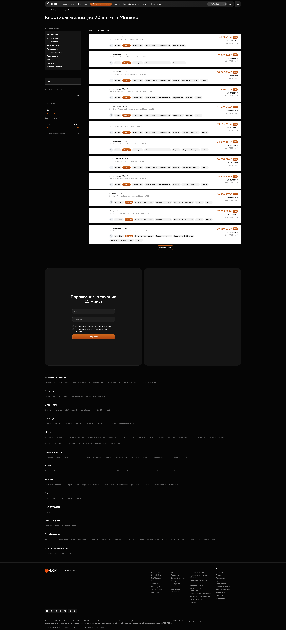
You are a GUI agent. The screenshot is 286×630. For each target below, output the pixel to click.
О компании (156, 4)
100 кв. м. (112, 424)
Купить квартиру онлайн (200, 596)
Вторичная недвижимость (201, 594)
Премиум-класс (52, 526)
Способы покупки (131, 4)
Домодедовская (76, 437)
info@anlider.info (70, 627)
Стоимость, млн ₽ (52, 118)
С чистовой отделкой (95, 396)
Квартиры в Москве (198, 572)
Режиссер (155, 592)
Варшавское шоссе (161, 457)
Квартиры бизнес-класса (200, 580)
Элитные (48, 410)
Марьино (59, 443)
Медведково (113, 437)
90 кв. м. (100, 424)
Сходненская (128, 437)
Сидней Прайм (157, 590)
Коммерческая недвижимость (196, 590)
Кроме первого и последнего (140, 471)
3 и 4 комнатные (148, 382)
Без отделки (63, 396)
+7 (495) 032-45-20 (70, 571)
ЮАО (47, 498)
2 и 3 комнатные (131, 382)
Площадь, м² (50, 103)
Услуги (145, 4)
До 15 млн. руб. (103, 410)
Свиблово (71, 443)
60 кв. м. (79, 424)
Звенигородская (185, 437)
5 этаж (75, 471)
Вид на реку (83, 539)
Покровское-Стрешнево (128, 484)
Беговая (48, 443)
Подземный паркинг (207, 539)
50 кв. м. (69, 424)
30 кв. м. (48, 424)
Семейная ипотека (224, 587)
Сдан (77, 553)
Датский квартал (178, 578)
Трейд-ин (220, 575)
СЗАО (62, 498)
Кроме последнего (181, 471)
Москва (47, 10)
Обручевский (73, 484)
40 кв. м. (58, 424)
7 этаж (93, 471)
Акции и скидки (196, 599)
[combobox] (63, 50)
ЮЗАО (71, 498)
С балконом (129, 539)
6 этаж (84, 471)
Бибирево (61, 437)
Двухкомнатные (79, 382)
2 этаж (47, 471)
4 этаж (65, 471)
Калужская (142, 437)
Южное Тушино (159, 484)
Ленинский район (52, 457)
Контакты (219, 595)
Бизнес (59, 410)
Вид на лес (49, 539)
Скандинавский (177, 581)
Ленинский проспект (102, 457)
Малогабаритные (126, 424)
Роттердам (155, 587)
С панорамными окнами (148, 539)
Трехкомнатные (96, 382)
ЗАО (54, 498)
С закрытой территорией (173, 539)
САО (88, 457)
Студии (48, 382)
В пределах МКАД (181, 457)
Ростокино (109, 484)
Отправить (93, 337)
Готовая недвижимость (199, 583)
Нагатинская (201, 437)
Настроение (176, 584)
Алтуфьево (49, 437)
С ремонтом (77, 396)
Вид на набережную (66, 539)
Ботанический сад (167, 437)
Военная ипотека (223, 590)
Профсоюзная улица (124, 457)
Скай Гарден (156, 578)
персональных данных (103, 326)
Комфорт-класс (69, 526)
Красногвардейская (96, 437)
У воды (95, 539)
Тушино (146, 484)
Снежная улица (143, 457)
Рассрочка (220, 578)
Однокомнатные (61, 382)
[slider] (47, 113)
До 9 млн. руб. (71, 410)
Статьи (193, 602)
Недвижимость (69, 4)
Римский (175, 575)
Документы (220, 598)
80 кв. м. (90, 424)
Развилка (78, 457)
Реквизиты (220, 592)
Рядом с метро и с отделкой (107, 443)
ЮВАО (80, 498)
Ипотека (219, 572)
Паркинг (191, 539)
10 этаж (120, 471)
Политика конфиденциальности (93, 627)
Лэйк (173, 572)
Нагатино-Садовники (54, 484)
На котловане (51, 553)
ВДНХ (152, 437)
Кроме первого (163, 471)
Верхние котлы (217, 437)
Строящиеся (65, 553)
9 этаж (111, 471)
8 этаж (102, 471)
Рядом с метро (85, 443)
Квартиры (82, 4)
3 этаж (56, 471)
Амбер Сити (156, 572)
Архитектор (155, 584)
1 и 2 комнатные (113, 382)
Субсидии (220, 581)
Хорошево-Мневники (91, 484)
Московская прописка (111, 539)
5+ (78, 95)
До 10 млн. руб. (87, 410)
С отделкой (50, 396)
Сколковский (176, 587)
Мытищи (67, 457)
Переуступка (221, 584)
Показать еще (165, 247)
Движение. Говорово (175, 591)
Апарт (47, 512)
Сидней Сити (156, 575)
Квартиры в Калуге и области (198, 576)
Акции (117, 4)
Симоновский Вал (158, 581)
